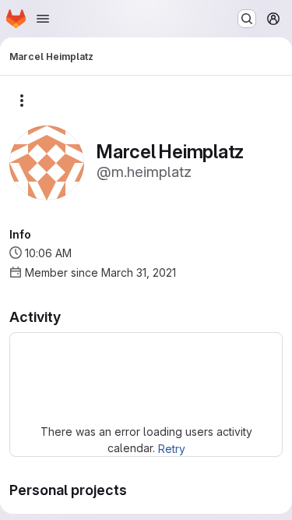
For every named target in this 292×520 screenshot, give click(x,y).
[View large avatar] (46, 161)
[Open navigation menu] (42, 18)
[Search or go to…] (246, 18)
